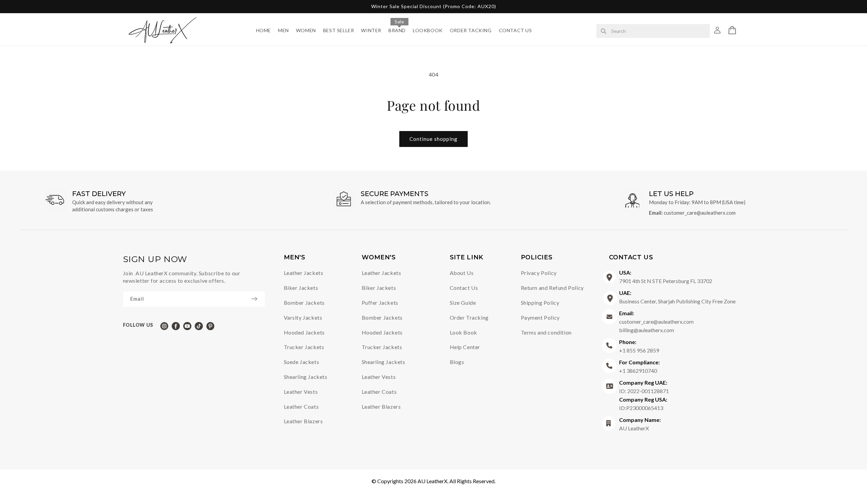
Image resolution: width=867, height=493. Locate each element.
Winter (371, 30)
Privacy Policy (539, 273)
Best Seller (338, 30)
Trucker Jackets (304, 347)
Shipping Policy (540, 302)
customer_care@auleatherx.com (700, 213)
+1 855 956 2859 (639, 346)
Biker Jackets (301, 287)
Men (283, 30)
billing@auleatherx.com (646, 330)
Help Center (465, 347)
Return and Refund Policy (552, 287)
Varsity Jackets (303, 317)
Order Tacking (471, 30)
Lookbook (428, 30)
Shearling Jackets (305, 376)
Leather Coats (301, 406)
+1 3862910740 (639, 366)
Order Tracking (469, 317)
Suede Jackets (301, 362)
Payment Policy (540, 317)
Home (263, 30)
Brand (397, 30)
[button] (732, 30)
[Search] (603, 31)
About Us (462, 273)
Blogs (457, 362)
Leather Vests (301, 391)
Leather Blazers (303, 421)
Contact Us (515, 30)
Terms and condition (546, 332)
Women (306, 30)
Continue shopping (433, 139)
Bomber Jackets (304, 302)
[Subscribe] (257, 298)
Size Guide (463, 302)
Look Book (463, 332)
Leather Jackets (303, 273)
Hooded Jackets (304, 332)
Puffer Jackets (380, 302)
